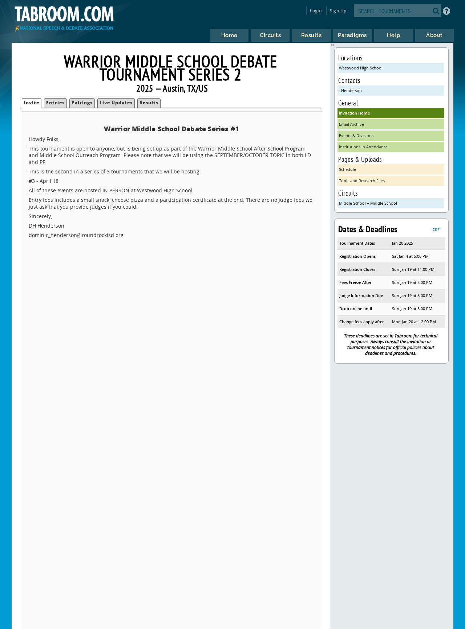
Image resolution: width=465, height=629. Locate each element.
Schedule (347, 169)
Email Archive (351, 124)
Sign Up (338, 11)
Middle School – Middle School (368, 203)
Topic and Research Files (362, 180)
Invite (31, 103)
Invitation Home (354, 113)
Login (316, 11)
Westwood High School (361, 68)
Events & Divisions (356, 135)
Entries (55, 103)
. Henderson (350, 90)
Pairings (82, 103)
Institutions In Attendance (363, 146)
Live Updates (116, 103)
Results (149, 103)
